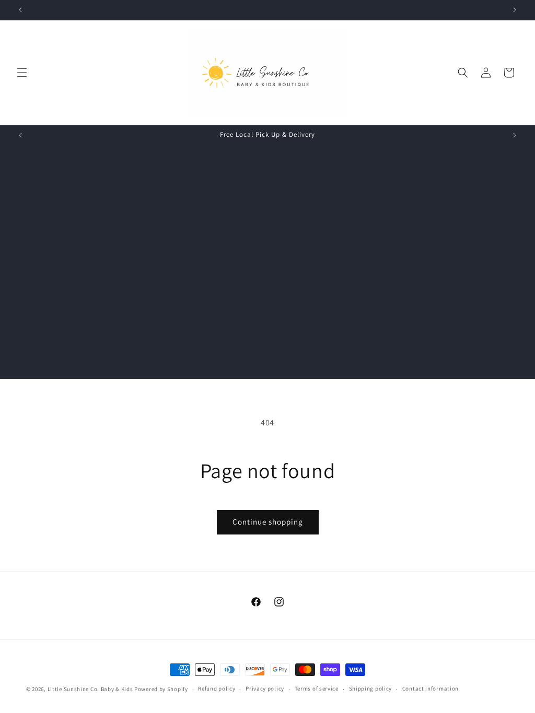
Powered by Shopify (161, 689)
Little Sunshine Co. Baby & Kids (90, 689)
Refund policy (216, 688)
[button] (21, 72)
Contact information (430, 688)
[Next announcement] (514, 10)
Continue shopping (267, 522)
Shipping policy (370, 688)
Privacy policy (265, 688)
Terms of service (317, 688)
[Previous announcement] (20, 10)
